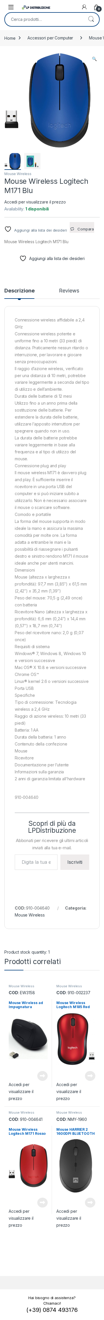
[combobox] (44, 19)
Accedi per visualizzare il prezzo (35, 201)
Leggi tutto (42, 1076)
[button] (94, 58)
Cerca (91, 19)
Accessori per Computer (50, 37)
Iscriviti (74, 862)
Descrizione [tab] (19, 291)
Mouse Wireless (17, 174)
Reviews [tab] (69, 291)
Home (9, 37)
